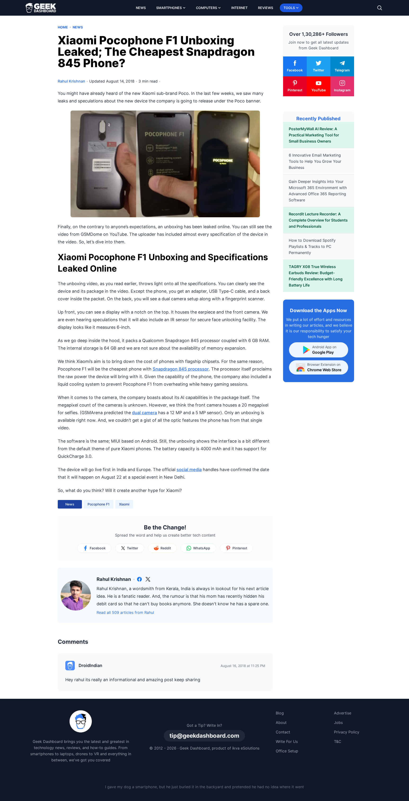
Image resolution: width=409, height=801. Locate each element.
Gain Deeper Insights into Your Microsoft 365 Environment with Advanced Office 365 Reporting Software (318, 190)
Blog (280, 713)
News (141, 8)
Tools (289, 8)
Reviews (265, 8)
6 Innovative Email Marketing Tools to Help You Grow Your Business (315, 161)
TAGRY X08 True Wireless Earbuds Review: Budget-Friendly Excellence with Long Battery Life (315, 275)
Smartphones (169, 8)
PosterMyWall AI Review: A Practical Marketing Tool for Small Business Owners (314, 135)
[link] (139, 579)
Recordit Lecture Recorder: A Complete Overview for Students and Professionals (318, 220)
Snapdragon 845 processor (181, 368)
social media (189, 469)
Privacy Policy (346, 732)
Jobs (338, 722)
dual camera (144, 412)
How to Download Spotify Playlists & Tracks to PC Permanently (312, 246)
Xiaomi (124, 504)
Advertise (342, 713)
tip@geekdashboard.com (204, 735)
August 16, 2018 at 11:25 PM (243, 666)
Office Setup (287, 751)
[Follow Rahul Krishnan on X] (148, 579)
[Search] (379, 8)
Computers (206, 8)
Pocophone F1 (99, 504)
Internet (239, 8)
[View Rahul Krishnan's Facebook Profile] (139, 579)
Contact (283, 732)
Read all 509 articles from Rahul (125, 612)
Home (63, 27)
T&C (337, 741)
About (281, 722)
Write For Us (287, 741)
